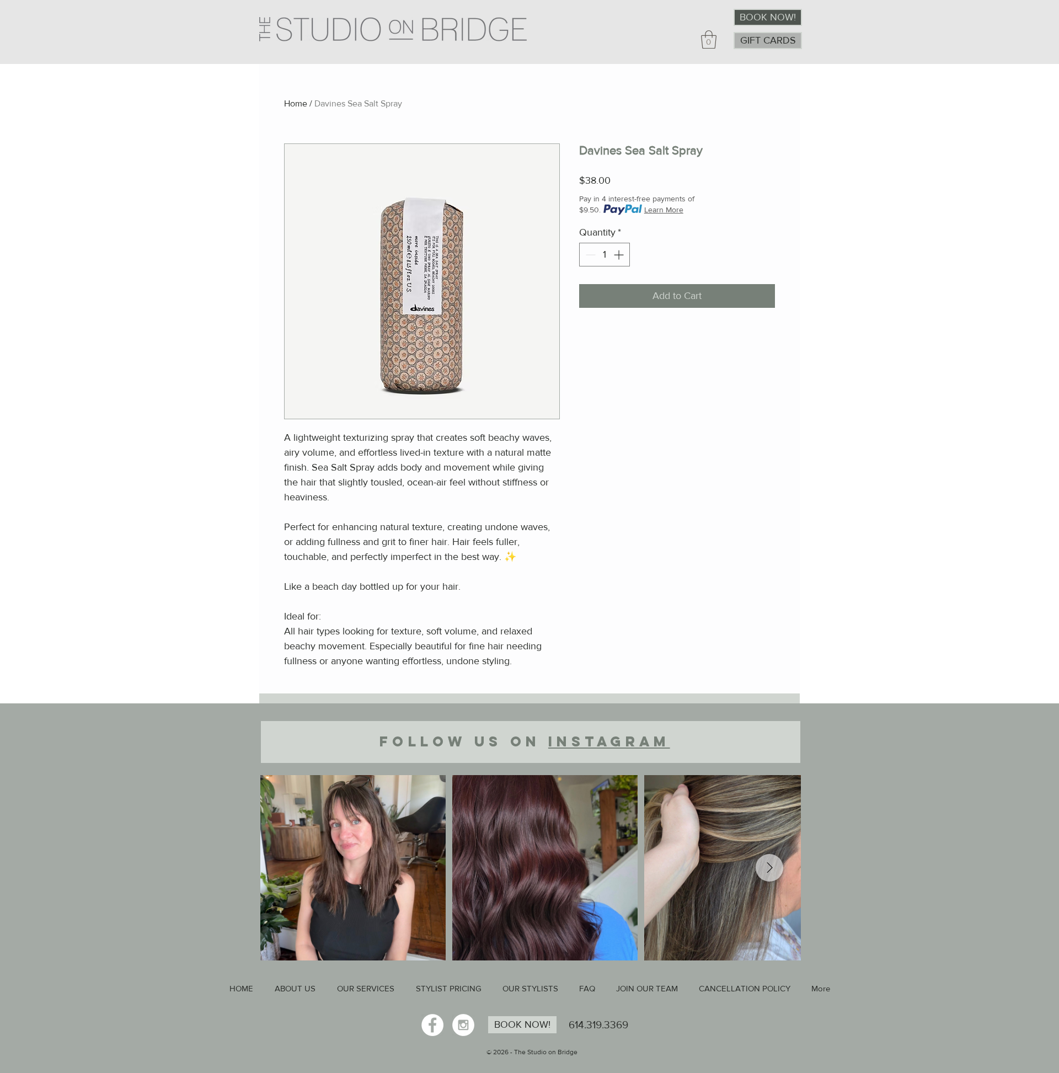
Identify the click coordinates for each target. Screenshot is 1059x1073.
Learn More (663, 209)
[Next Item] (769, 868)
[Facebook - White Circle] (432, 1025)
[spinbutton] (604, 254)
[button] (708, 39)
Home (295, 103)
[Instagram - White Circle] (463, 1025)
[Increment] (619, 254)
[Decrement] (589, 254)
